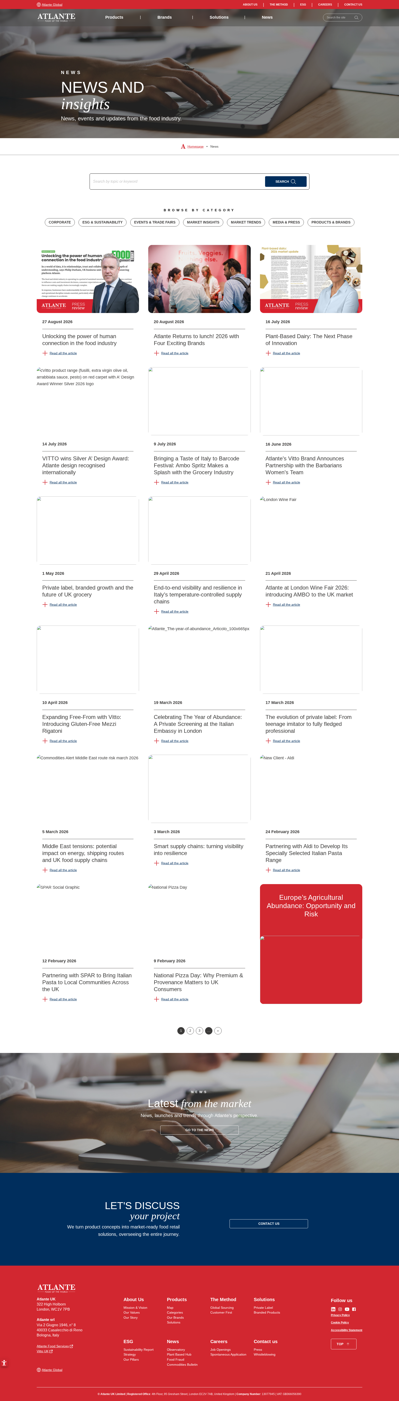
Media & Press (286, 222)
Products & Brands (331, 222)
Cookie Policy (340, 1322)
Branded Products (267, 1312)
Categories (175, 1312)
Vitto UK (42, 1351)
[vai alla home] (56, 18)
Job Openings (220, 1349)
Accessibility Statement (346, 1330)
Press (258, 1349)
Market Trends (246, 222)
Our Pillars (131, 1359)
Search (282, 181)
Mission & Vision (135, 1307)
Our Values (132, 1312)
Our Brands (175, 1317)
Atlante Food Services (53, 1346)
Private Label (263, 1307)
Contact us (353, 4)
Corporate (60, 222)
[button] (4, 1362)
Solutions (219, 17)
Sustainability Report (139, 1349)
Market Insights (203, 222)
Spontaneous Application (228, 1354)
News (267, 17)
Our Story (131, 1317)
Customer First (221, 1312)
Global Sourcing (222, 1307)
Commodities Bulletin (182, 1364)
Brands (164, 17)
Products (114, 17)
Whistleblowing (264, 1354)
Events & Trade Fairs (154, 222)
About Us (250, 4)
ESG (303, 4)
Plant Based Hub (179, 1354)
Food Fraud (175, 1359)
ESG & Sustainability (102, 222)
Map (170, 1307)
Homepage (195, 146)
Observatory (176, 1349)
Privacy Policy (340, 1315)
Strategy (130, 1354)
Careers (325, 4)
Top (340, 1344)
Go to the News (199, 1130)
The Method (279, 4)
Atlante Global (52, 4)
